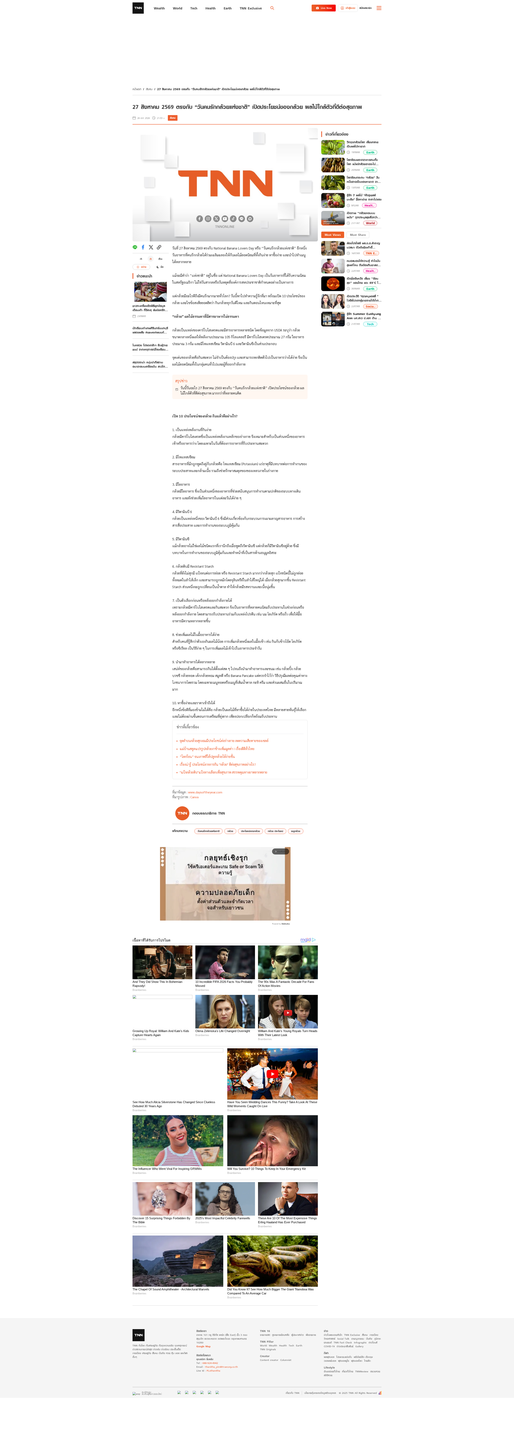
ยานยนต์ (328, 1342)
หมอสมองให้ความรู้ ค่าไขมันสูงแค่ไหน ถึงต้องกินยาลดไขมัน (363, 263)
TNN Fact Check (343, 1342)
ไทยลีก (367, 1361)
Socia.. (370, 306)
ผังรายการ (311, 1335)
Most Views (333, 234)
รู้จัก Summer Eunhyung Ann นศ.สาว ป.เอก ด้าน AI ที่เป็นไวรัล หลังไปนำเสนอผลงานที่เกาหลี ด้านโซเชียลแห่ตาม (364, 316)
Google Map (203, 1346)
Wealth (273, 1345)
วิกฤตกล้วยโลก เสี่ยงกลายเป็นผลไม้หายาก (362, 144)
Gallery (359, 1346)
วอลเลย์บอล (330, 1361)
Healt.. (369, 205)
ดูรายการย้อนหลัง (280, 1335)
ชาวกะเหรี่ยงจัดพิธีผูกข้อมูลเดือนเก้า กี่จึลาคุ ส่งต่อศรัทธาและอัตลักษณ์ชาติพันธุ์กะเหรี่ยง (150, 308)
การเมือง (374, 1335)
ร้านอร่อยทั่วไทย (332, 1371)
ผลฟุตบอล (329, 1357)
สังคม (149, 89)
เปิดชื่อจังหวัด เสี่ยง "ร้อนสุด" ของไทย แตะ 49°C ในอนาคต (363, 280)
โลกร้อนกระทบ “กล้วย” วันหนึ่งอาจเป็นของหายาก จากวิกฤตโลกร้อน (363, 179)
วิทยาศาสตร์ (329, 1339)
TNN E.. (371, 253)
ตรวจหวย (375, 1371)
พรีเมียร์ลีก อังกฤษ (363, 1357)
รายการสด (265, 1335)
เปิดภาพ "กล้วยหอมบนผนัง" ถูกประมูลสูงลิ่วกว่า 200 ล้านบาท (362, 215)
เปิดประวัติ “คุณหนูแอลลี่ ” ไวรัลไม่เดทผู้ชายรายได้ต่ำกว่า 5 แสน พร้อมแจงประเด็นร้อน (364, 298)
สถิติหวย (328, 1375)
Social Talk (343, 1339)
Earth (370, 152)
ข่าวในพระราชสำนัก (333, 1335)
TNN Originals (268, 1349)
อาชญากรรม (357, 1339)
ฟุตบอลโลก (356, 1361)
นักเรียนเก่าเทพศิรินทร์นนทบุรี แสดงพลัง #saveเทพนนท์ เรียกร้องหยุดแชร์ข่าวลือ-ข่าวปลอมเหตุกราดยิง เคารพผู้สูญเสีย (151, 330)
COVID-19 (329, 1346)
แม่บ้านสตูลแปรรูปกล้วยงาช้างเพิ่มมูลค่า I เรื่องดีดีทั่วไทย (217, 749)
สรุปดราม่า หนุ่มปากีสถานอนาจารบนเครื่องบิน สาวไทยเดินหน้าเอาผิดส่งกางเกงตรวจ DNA (150, 364)
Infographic (360, 1342)
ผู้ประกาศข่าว (297, 1335)
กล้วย (230, 831)
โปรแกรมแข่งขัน (344, 1357)
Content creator (269, 1360)
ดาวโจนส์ (373, 1342)
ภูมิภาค (377, 1339)
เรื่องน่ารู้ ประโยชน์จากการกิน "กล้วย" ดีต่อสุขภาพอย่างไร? (218, 764)
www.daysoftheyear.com (205, 792)
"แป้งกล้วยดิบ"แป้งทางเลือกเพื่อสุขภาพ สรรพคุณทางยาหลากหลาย (223, 772)
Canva (194, 797)
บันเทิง (369, 1339)
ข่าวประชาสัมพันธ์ (345, 1346)
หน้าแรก (137, 89)
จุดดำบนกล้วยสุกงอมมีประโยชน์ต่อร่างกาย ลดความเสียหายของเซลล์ (224, 741)
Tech (370, 324)
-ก (140, 258)
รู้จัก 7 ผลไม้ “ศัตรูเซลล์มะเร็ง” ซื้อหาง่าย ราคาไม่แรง (364, 197)
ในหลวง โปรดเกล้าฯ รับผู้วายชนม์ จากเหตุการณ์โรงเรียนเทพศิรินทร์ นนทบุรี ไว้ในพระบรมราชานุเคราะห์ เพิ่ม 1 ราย (150, 347)
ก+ (161, 259)
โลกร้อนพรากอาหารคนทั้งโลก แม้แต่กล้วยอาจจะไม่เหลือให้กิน (362, 162)
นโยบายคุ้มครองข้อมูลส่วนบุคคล (320, 1393)
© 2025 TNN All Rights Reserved (358, 1393)
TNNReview (361, 1371)
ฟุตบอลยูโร (343, 1361)
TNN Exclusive (352, 1335)
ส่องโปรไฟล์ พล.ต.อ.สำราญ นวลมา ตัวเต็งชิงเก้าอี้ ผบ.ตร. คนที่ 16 (363, 245)
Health (283, 1345)
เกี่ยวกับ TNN (292, 1393)
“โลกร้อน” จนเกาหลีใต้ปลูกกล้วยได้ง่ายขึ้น (207, 756)
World (370, 223)
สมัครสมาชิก (365, 8)
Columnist (285, 1360)
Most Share (358, 234)
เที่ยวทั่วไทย (347, 1371)
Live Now (326, 8)
